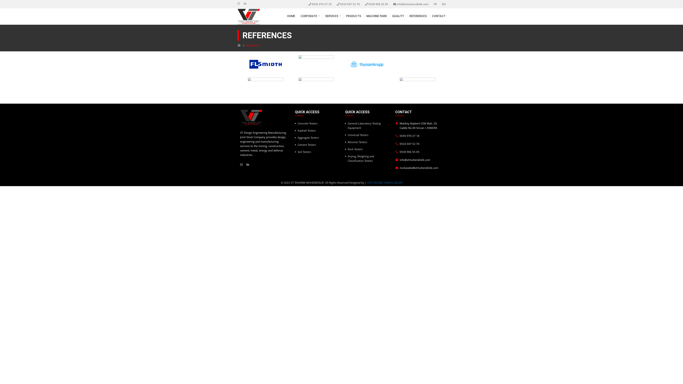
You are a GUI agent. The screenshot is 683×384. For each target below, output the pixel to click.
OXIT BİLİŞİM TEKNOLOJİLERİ (384, 182)
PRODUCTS (353, 16)
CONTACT (439, 16)
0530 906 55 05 (378, 4)
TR (435, 4)
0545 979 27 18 (322, 4)
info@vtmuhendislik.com (412, 4)
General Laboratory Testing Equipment (364, 126)
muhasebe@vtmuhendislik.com (419, 168)
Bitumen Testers (357, 142)
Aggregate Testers (308, 137)
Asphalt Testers (307, 130)
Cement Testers (307, 144)
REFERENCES (418, 16)
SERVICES (331, 16)
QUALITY (398, 16)
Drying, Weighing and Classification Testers (361, 158)
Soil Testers (304, 152)
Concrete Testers (307, 123)
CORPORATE (309, 16)
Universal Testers (358, 135)
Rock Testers (355, 149)
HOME (291, 16)
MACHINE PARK (376, 16)
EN (444, 4)
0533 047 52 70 (350, 4)
